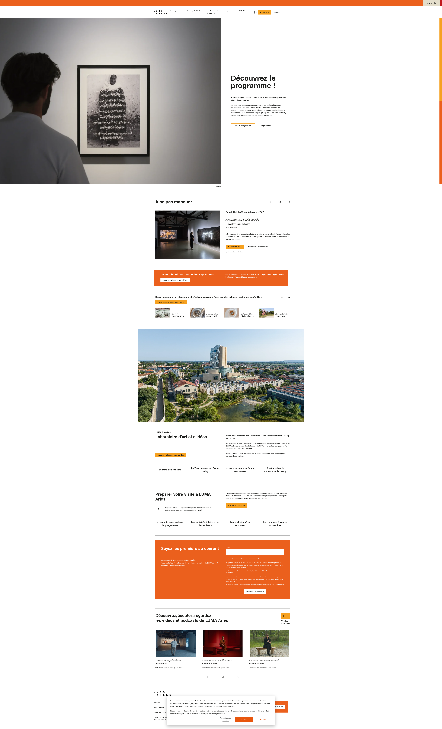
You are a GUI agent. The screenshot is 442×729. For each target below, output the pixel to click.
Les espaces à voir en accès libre (275, 524)
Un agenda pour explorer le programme (170, 524)
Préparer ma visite (236, 505)
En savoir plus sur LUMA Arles (171, 455)
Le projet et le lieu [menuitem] (194, 11)
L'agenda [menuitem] (228, 11)
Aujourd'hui (266, 126)
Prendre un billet (235, 247)
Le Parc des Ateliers (170, 469)
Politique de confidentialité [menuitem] (162, 717)
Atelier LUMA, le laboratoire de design (275, 470)
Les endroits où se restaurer (240, 524)
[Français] (284, 12)
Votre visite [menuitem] (214, 11)
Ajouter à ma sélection (235, 252)
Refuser (263, 719)
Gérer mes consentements (162, 719)
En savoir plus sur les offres (175, 280)
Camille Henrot (210, 664)
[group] (170, 313)
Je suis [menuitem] (209, 14)
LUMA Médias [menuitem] (243, 11)
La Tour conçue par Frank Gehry (205, 470)
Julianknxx (161, 664)
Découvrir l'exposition (258, 247)
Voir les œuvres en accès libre (171, 302)
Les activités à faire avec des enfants (205, 524)
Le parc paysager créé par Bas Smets (240, 470)
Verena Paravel (257, 664)
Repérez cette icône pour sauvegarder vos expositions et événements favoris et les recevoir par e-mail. (188, 508)
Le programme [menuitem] (176, 11)
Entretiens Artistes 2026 (164, 668)
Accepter (244, 719)
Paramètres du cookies (225, 719)
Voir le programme (243, 126)
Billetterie (264, 12)
